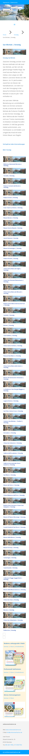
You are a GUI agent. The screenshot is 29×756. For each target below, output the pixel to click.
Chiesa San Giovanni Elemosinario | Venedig (13, 281)
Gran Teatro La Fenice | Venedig (12, 207)
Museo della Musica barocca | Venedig (14, 589)
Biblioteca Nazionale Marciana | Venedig (12, 164)
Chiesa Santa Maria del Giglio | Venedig (12, 269)
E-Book (12, 646)
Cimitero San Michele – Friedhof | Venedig (13, 421)
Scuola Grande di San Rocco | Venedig (14, 527)
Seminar (6, 646)
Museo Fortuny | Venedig (10, 547)
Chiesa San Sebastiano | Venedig (13, 620)
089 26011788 (9, 745)
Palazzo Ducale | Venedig (10, 258)
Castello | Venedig (8, 315)
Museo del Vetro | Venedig (11, 485)
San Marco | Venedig (9, 475)
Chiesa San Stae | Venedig (11, 600)
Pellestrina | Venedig (9, 630)
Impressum (6, 2)
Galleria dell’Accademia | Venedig (13, 453)
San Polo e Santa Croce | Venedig (13, 411)
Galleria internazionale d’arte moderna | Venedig (11, 464)
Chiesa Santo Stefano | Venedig (12, 345)
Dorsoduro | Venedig (9, 433)
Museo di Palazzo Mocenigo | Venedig (14, 517)
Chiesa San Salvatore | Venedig (12, 443)
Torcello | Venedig (8, 176)
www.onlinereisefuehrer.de (13, 729)
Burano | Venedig (8, 325)
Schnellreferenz (19, 646)
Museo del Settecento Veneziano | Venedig (13, 378)
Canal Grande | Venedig (10, 568)
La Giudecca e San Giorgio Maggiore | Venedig (14, 390)
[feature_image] (14, 161)
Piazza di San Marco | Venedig (12, 356)
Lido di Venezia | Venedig (10, 238)
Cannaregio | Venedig (9, 557)
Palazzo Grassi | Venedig (10, 197)
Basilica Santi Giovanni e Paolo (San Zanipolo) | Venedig (13, 506)
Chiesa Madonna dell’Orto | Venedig (13, 495)
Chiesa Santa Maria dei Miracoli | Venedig (12, 292)
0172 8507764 (18, 745)
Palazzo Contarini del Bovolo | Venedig (12, 186)
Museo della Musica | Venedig (12, 537)
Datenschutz (14, 2)
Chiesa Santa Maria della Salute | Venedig (13, 366)
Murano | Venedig (8, 610)
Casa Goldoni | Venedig (10, 335)
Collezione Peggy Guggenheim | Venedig (12, 578)
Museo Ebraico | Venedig (10, 218)
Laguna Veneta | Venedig (10, 401)
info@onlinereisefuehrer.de (14, 732)
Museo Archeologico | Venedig (12, 248)
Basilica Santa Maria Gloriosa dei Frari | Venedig (14, 304)
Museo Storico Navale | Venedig (12, 228)
